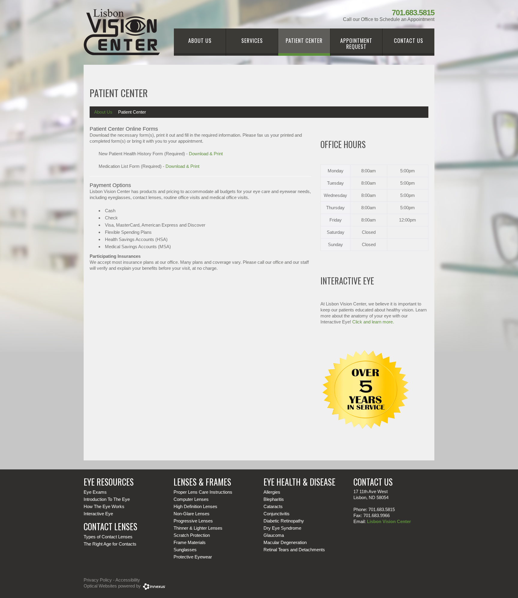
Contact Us (408, 40)
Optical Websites (100, 585)
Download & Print (206, 153)
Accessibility (127, 579)
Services (252, 40)
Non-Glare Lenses (192, 513)
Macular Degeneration (285, 542)
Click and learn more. (373, 321)
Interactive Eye (98, 513)
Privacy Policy (98, 579)
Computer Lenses (191, 499)
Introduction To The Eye (107, 499)
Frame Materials (190, 542)
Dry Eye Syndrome (282, 528)
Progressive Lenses (193, 520)
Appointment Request (356, 43)
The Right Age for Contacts (110, 543)
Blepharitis (273, 499)
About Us (200, 40)
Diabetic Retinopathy (283, 520)
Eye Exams (95, 492)
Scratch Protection (192, 535)
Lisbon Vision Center (389, 521)
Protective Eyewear (193, 556)
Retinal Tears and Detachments (294, 549)
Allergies (271, 492)
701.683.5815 (413, 12)
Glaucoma (273, 535)
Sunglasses (185, 549)
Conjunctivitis (276, 513)
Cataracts (273, 506)
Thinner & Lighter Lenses (198, 528)
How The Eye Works (104, 506)
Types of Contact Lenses (108, 536)
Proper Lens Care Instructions (203, 492)
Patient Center (304, 40)
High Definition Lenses (195, 506)
